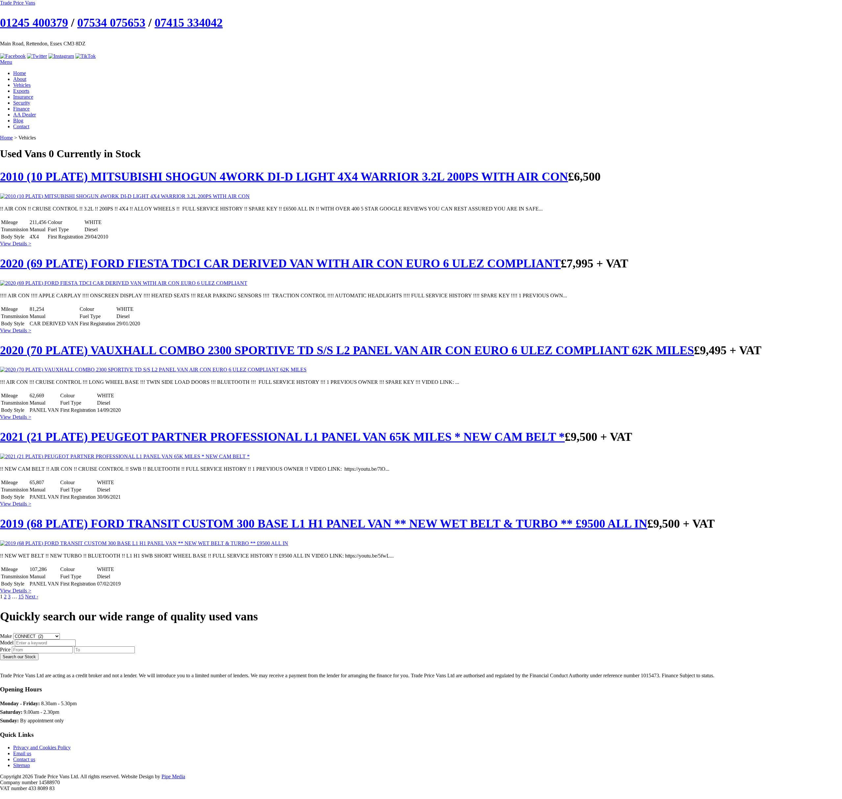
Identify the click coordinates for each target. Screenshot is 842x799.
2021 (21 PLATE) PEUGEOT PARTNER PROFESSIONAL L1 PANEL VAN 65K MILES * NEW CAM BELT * (282, 436)
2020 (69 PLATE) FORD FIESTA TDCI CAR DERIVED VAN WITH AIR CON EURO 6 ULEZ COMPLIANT (280, 263)
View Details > (15, 243)
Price (5, 649)
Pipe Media (173, 776)
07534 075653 (111, 22)
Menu (6, 62)
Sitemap (21, 765)
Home (6, 137)
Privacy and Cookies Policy (42, 747)
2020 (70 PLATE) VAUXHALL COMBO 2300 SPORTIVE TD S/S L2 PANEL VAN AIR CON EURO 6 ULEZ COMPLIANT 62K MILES (347, 350)
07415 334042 (189, 22)
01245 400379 (34, 22)
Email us (22, 753)
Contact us (24, 759)
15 (21, 596)
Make (6, 636)
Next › (31, 596)
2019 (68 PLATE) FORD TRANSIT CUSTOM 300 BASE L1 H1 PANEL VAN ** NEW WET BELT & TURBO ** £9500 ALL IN (323, 523)
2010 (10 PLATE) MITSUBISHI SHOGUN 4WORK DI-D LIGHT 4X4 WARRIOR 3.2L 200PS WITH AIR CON (284, 176)
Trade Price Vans (17, 3)
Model (6, 642)
